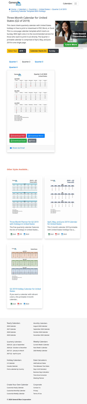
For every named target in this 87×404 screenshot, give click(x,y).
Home (13, 9)
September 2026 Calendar (41, 329)
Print (33, 140)
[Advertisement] (69, 60)
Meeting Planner (38, 378)
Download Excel (18, 140)
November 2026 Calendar (41, 335)
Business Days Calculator (41, 372)
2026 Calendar (11, 326)
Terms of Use (37, 394)
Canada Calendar (12, 366)
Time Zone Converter (40, 375)
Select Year (12, 51)
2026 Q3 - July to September (15, 345)
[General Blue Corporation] (15, 3)
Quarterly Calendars (14, 342)
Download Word (36, 136)
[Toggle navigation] (75, 4)
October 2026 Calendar (40, 332)
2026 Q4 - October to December (17, 348)
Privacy (35, 391)
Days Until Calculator (40, 369)
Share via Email (18, 148)
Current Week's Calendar (41, 345)
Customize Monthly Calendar (16, 391)
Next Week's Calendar (40, 348)
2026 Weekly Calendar (40, 351)
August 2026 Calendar (40, 326)
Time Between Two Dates (41, 366)
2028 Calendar (11, 332)
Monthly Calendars (40, 323)
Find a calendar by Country (15, 369)
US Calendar (11, 363)
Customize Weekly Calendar (15, 394)
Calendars (67, 3)
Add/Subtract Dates (39, 363)
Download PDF (18, 136)
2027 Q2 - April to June (14, 354)
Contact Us (36, 388)
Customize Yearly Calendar (15, 388)
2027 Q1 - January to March (15, 351)
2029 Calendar (11, 335)
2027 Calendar (11, 329)
